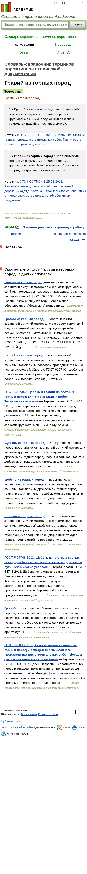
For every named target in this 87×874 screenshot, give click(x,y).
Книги (23, 52)
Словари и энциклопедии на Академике (38, 16)
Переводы (63, 44)
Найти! (77, 25)
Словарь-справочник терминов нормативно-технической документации (43, 37)
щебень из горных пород (24, 479)
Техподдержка (29, 714)
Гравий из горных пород (24, 282)
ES (72, 3)
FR (81, 3)
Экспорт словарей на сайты (17, 727)
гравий (16, 233)
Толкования (23, 44)
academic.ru (17, 7)
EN (56, 3)
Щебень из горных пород (24, 443)
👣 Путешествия (10, 721)
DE (64, 3)
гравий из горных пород (23, 355)
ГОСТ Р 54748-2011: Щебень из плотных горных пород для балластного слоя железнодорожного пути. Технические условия (43, 562)
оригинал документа (33, 144)
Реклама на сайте (48, 714)
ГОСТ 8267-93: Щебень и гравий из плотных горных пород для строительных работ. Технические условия (44, 139)
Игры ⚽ (64, 52)
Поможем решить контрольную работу (53, 227)
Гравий (10, 608)
